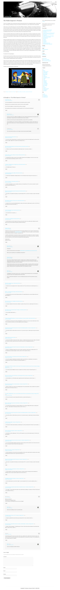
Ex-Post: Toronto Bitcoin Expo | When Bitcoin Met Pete (12, 210)
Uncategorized (45, 89)
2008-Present (44, 54)
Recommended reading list (47, 60)
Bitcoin (14, 91)
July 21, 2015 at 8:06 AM (8, 431)
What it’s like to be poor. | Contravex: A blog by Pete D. (12, 449)
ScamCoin (44, 87)
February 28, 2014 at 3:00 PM (8, 137)
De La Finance (45, 73)
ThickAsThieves (7, 99)
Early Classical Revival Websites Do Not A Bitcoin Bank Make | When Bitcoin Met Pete (16, 146)
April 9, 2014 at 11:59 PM (8, 201)
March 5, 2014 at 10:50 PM (8, 147)
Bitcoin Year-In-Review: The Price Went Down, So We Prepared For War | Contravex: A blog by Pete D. (19, 375)
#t (43, 69)
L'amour (44, 75)
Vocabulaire (45, 90)
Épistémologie (45, 74)
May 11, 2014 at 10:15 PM (8, 292)
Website (4, 574)
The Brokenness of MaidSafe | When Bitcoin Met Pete (12, 218)
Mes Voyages (45, 85)
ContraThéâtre (45, 72)
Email (4, 570)
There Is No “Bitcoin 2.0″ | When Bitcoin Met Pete (11, 181)
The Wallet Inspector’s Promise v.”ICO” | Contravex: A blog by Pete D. (14, 515)
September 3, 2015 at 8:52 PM (8, 450)
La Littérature (45, 82)
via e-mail (43, 46)
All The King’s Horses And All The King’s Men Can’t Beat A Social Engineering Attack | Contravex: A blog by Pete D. (20, 412)
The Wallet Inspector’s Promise (12, 20)
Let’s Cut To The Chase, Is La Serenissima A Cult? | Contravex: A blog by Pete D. (16, 356)
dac (22, 91)
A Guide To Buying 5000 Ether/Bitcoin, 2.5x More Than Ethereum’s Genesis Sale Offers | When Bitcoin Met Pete (20, 318)
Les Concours (45, 84)
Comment (5, 556)
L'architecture (45, 76)
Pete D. (12, 91)
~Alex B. (43, 21)
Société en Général (46, 88)
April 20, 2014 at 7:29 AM (8, 219)
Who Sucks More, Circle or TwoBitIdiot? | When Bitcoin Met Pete (13, 301)
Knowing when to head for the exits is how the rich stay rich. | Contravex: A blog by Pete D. (17, 440)
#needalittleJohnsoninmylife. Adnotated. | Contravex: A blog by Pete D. (14, 478)
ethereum (24, 91)
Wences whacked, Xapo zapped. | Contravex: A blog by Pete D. (13, 430)
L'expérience (45, 80)
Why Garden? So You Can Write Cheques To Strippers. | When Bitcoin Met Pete (15, 309)
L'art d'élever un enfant (46, 77)
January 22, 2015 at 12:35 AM (8, 395)
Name (4, 567)
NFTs (44, 86)
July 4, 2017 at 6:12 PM (7, 497)
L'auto (44, 79)
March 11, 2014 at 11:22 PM (8, 165)
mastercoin (27, 91)
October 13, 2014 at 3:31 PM (8, 338)
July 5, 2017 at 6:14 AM (9, 271)
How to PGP (45, 58)
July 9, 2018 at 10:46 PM (8, 524)
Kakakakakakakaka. (45, 49)
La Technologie (45, 83)
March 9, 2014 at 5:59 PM (8, 155)
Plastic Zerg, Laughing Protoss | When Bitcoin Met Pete (12, 283)
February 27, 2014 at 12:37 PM (8, 100)
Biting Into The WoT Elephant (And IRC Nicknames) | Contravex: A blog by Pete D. (16, 459)
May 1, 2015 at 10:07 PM (8, 413)
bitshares (21, 91)
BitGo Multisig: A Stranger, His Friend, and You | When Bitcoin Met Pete (14, 200)
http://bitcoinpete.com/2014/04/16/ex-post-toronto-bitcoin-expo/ (28, 250)
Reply (6, 110)
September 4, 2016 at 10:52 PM (8, 469)
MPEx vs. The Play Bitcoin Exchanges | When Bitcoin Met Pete (13, 291)
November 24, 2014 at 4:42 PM (8, 376)
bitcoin (18, 91)
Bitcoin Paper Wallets (46, 59)
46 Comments (30, 91)
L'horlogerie (45, 81)
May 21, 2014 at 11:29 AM (8, 310)
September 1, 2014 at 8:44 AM (8, 328)
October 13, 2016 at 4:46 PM (8, 479)
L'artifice (44, 78)
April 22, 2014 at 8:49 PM (10, 129)
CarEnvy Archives (45, 71)
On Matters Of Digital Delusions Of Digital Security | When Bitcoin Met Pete (15, 164)
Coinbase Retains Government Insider (10, 337)
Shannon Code (7, 228)
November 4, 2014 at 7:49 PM (8, 357)
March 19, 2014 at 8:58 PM (8, 182)
